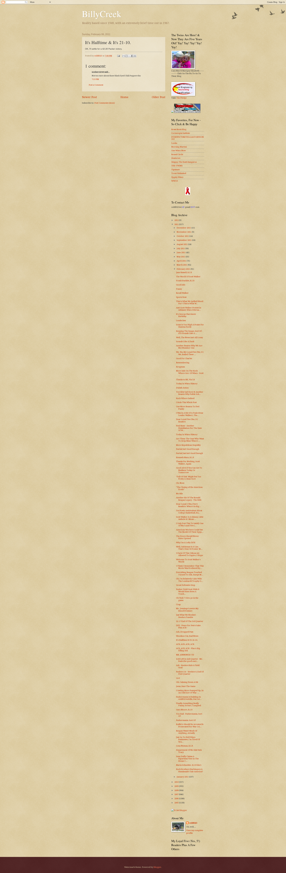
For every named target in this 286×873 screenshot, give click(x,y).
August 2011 (182, 244)
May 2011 (181, 257)
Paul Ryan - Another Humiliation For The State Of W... (189, 428)
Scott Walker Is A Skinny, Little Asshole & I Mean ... (189, 518)
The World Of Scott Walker (188, 276)
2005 (176, 803)
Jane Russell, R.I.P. (184, 272)
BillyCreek (101, 14)
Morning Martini (179, 147)
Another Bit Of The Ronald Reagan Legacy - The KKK (188, 498)
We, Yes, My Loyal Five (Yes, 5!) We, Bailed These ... (189, 353)
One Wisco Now (178, 150)
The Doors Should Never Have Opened (187, 537)
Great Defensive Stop (185, 585)
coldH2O (193, 823)
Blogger (157, 867)
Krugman (180, 367)
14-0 (178, 678)
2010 (176, 782)
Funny (179, 289)
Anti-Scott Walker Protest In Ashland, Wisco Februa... (188, 309)
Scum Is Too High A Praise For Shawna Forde (190, 326)
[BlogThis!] (126, 55)
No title (179, 493)
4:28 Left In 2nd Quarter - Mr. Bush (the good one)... (189, 660)
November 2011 (184, 232)
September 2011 (184, 240)
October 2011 (183, 236)
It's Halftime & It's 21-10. (187, 640)
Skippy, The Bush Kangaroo (184, 162)
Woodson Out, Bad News (187, 636)
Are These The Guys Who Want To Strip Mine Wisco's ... (190, 440)
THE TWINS (177, 166)
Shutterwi (175, 158)
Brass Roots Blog (178, 129)
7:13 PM (95, 79)
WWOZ (174, 181)
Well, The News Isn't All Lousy (189, 337)
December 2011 (184, 228)
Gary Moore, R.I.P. (184, 710)
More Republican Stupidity (188, 445)
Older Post (158, 97)
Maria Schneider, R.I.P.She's (188, 765)
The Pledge (181, 98)
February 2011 (184, 269)
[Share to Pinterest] (134, 55)
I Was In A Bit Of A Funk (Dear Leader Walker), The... (189, 414)
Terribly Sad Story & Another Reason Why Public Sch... (189, 393)
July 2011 (181, 248)
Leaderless (181, 320)
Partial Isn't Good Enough (187, 449)
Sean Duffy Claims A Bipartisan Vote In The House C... (187, 758)
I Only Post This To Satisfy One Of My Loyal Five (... (189, 524)
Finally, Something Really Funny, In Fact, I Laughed (188, 704)
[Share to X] (129, 55)
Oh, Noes (180, 483)
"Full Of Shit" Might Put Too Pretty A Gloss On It (188, 477)
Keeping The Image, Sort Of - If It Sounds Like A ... (189, 332)
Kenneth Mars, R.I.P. (185, 457)
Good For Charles (184, 358)
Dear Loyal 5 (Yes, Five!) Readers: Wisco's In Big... (188, 505)
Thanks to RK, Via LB (185, 379)
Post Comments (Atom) (104, 103)
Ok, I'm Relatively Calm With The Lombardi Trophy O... (189, 580)
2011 (176, 224)
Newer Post (89, 97)
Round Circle (177, 154)
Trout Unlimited (178, 173)
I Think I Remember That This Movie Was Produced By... (190, 567)
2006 (176, 798)
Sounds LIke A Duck (185, 341)
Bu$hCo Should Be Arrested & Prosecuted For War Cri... (189, 725)
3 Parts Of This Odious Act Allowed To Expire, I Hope (189, 554)
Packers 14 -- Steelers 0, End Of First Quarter (190, 673)
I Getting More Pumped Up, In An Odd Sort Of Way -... (189, 691)
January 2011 (183, 777)
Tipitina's (175, 169)
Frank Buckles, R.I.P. (185, 280)
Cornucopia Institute (180, 133)
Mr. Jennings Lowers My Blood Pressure (187, 609)
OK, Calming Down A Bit (187, 682)
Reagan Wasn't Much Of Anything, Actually (186, 732)
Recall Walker (182, 293)
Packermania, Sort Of (186, 720)
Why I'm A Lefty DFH (185, 542)
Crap (178, 604)
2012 (176, 220)
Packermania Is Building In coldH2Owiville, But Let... (189, 698)
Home (124, 97)
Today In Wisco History (186, 383)
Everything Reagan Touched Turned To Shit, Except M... (189, 573)
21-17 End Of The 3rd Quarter (189, 621)
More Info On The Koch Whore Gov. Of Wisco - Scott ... (189, 373)
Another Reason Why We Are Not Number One (189, 347)
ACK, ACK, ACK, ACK (185, 644)
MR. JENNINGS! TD (185, 655)
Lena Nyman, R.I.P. (184, 746)
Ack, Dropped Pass (184, 632)
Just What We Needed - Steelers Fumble (186, 616)
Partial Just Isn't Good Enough (189, 453)
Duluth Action (182, 388)
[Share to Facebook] (132, 55)
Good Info (180, 285)
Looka (174, 143)
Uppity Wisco (177, 177)
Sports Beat (181, 297)
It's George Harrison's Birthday (186, 315)
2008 (176, 790)
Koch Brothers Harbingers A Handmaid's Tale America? (189, 770)
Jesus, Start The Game (185, 686)
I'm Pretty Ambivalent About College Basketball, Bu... (189, 511)
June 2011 (181, 252)
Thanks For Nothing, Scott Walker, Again (188, 462)
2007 (176, 794)
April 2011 (182, 261)
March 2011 (182, 265)
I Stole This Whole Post (186, 402)
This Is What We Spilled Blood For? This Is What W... (189, 302)
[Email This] (123, 55)
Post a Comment (96, 85)
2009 (176, 786)
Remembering (182, 362)
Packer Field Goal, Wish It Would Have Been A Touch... (187, 591)
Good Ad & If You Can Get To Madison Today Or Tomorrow (189, 470)
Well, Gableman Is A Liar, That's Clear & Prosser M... (189, 548)
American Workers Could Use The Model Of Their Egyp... (189, 531)
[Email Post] (118, 56)
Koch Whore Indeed (185, 398)
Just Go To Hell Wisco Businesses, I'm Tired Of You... (188, 739)
